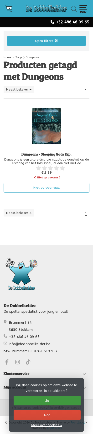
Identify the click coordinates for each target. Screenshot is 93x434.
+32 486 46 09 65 (72, 22)
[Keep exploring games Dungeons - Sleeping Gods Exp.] (46, 126)
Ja (47, 401)
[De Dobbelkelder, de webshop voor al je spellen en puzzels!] (46, 8)
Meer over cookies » (46, 425)
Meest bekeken (18, 89)
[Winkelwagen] (8, 10)
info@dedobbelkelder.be (29, 344)
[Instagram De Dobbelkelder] (19, 363)
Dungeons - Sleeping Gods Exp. (46, 154)
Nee (47, 415)
